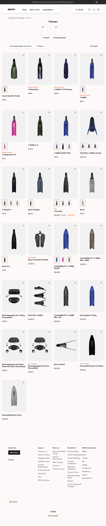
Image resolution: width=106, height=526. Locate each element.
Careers (56, 466)
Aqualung (86, 471)
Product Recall (44, 470)
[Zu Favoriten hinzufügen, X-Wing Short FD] (23, 112)
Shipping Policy (44, 458)
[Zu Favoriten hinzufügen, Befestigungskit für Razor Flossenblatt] (49, 332)
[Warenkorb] (98, 9)
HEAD (84, 451)
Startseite (12, 18)
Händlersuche (43, 461)
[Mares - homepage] (12, 9)
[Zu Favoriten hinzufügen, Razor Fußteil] (75, 332)
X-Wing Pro (6, 210)
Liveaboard (86, 468)
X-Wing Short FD (9, 155)
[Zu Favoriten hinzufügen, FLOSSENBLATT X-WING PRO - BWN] (101, 226)
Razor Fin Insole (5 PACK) (38, 260)
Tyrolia (85, 458)
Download (42, 473)
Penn (84, 455)
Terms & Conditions (71, 462)
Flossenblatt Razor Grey (12, 415)
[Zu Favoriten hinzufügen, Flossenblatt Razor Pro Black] (101, 332)
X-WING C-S (33, 145)
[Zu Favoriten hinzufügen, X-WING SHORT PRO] (75, 112)
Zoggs (84, 465)
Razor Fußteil (59, 364)
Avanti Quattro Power (11, 96)
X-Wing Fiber (33, 89)
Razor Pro (6, 266)
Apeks (84, 475)
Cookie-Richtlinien (74, 455)
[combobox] (20, 46)
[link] (89, 9)
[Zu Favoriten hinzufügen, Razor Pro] (23, 226)
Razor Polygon (34, 210)
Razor (82, 210)
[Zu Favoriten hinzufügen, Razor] (101, 169)
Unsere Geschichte (57, 458)
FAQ (39, 477)
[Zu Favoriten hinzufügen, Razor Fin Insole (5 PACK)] (49, 226)
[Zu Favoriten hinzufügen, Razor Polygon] (49, 169)
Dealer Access (59, 469)
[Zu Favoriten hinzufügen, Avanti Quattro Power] (23, 55)
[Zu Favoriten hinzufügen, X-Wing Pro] (23, 169)
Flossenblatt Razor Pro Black (91, 366)
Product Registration (43, 466)
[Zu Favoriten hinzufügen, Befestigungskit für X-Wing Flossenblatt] (23, 283)
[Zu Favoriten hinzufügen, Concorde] (75, 169)
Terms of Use (72, 472)
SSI (83, 461)
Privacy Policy (73, 451)
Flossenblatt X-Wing (88, 315)
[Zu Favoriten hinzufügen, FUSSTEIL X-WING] (49, 283)
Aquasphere (87, 478)
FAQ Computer (44, 480)
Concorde (58, 211)
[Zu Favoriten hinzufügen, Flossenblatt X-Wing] (101, 283)
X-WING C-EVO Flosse (63, 89)
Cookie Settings (73, 458)
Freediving (20, 18)
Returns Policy (43, 455)
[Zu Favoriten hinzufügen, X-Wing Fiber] (49, 55)
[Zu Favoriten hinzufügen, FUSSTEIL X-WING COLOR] (101, 112)
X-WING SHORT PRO (62, 153)
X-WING (83, 97)
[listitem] (4, 89)
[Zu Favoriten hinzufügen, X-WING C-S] (49, 112)
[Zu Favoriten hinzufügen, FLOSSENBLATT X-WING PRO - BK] (75, 283)
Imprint (70, 481)
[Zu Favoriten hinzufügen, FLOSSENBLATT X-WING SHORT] (75, 226)
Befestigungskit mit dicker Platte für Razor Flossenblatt (13, 365)
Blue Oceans (58, 462)
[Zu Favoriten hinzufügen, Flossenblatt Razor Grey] (23, 382)
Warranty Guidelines (71, 468)
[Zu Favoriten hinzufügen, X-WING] (101, 55)
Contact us (42, 451)
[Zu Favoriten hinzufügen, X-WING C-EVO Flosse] (75, 55)
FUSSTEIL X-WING (35, 315)
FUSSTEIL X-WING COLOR (90, 153)
